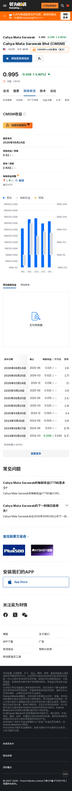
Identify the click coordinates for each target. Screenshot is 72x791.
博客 (5, 634)
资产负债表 (32, 100)
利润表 (19, 100)
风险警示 (7, 767)
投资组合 (8, 649)
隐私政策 (7, 755)
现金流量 (47, 100)
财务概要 (7, 100)
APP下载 (8, 641)
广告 (41, 641)
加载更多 (36, 453)
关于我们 (44, 634)
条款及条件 (8, 743)
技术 (43, 91)
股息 (67, 100)
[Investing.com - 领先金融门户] (17, 5)
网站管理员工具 (12, 656)
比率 (58, 100)
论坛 (53, 91)
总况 (6, 91)
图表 (16, 91)
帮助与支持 (45, 649)
